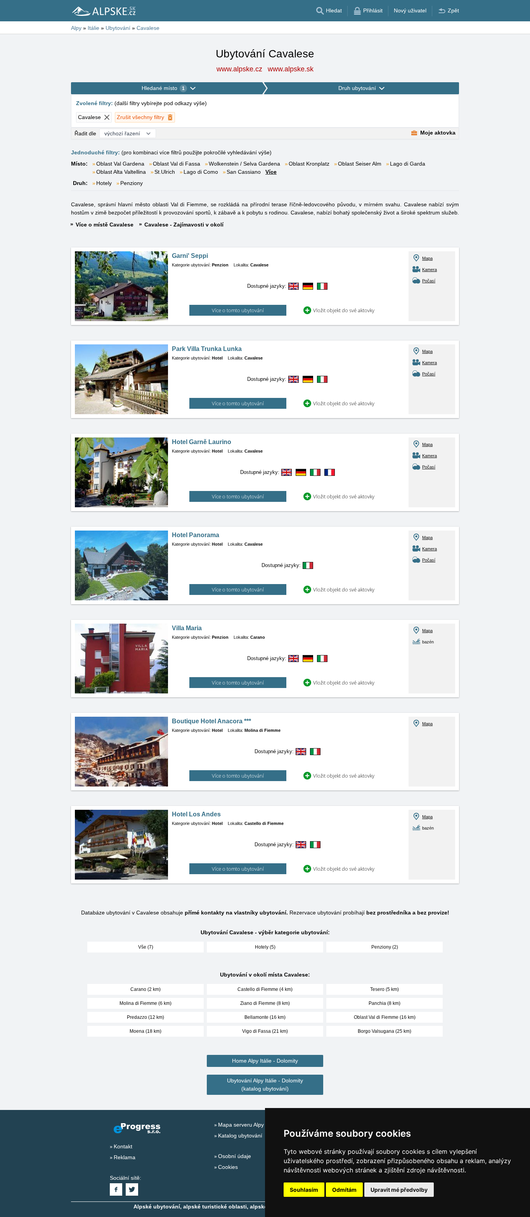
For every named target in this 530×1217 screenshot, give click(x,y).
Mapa (427, 258)
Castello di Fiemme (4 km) (265, 989)
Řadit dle (85, 133)
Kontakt (123, 1146)
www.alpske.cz (239, 69)
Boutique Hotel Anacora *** (211, 721)
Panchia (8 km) (384, 1003)
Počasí (428, 280)
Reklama (124, 1157)
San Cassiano (244, 172)
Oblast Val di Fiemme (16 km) (385, 1017)
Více (271, 172)
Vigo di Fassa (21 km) (265, 1031)
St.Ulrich (164, 172)
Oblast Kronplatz (309, 164)
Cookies (228, 1167)
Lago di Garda (407, 164)
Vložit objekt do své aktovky (343, 310)
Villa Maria (187, 628)
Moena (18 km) (145, 1031)
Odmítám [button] (344, 1189)
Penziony (131, 183)
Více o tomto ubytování (238, 310)
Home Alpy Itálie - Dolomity (265, 1061)
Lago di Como (201, 172)
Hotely (104, 183)
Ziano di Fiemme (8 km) (265, 1003)
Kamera (429, 269)
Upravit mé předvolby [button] (399, 1189)
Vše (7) (145, 947)
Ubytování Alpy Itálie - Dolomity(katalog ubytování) (265, 1084)
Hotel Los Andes (196, 814)
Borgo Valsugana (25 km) (384, 1031)
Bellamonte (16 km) (265, 1017)
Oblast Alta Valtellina (121, 172)
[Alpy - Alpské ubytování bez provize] (103, 11)
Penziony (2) (384, 947)
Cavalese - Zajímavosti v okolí (183, 224)
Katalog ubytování (240, 1135)
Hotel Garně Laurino (201, 442)
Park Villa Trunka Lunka (207, 349)
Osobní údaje (234, 1156)
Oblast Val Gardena (120, 164)
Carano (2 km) (145, 989)
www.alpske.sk (290, 69)
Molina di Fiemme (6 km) (145, 1003)
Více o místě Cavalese (104, 224)
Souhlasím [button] (304, 1189)
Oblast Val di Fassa (176, 164)
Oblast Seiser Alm (359, 164)
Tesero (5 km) (384, 989)
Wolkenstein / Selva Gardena (244, 164)
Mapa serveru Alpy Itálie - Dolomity (260, 1125)
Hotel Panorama (195, 535)
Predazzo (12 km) (145, 1017)
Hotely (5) (265, 947)
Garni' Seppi (190, 255)
